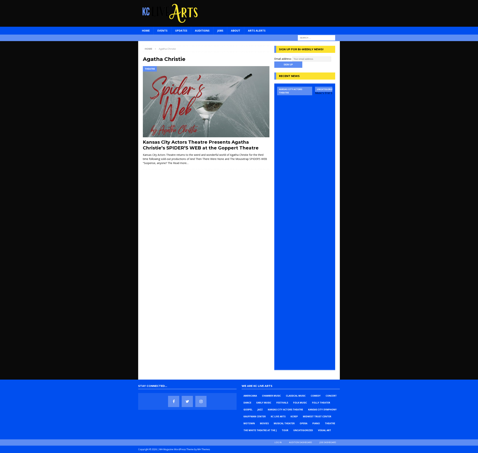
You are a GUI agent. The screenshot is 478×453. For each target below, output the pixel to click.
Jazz (260, 409)
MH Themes (203, 449)
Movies (264, 423)
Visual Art (324, 430)
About (235, 30)
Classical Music (296, 395)
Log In (278, 442)
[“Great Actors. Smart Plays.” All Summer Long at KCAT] (294, 227)
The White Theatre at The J (260, 430)
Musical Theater (284, 423)
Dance (247, 402)
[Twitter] (187, 401)
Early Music (263, 402)
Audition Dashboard (300, 442)
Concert (331, 395)
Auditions (202, 30)
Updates (181, 30)
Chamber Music (271, 395)
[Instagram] (201, 401)
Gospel (247, 409)
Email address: (283, 59)
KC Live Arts (278, 416)
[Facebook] (173, 401)
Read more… (181, 163)
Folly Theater (321, 402)
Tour (285, 430)
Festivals (282, 402)
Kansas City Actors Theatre (285, 409)
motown (249, 423)
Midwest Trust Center (317, 416)
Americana (250, 395)
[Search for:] (316, 37)
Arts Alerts (257, 30)
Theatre (330, 423)
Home (146, 30)
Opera (303, 423)
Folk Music (300, 402)
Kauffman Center (254, 416)
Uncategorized (303, 430)
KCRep (294, 416)
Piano (316, 423)
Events (162, 30)
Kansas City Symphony (322, 409)
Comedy (316, 395)
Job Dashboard (327, 442)
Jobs (220, 30)
